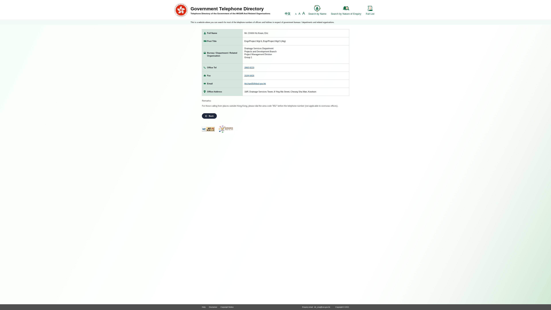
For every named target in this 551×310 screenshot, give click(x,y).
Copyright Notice (227, 307)
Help (204, 307)
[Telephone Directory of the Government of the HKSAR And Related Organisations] (181, 10)
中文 (288, 13)
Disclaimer (213, 307)
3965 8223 (249, 67)
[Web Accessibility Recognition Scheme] (226, 129)
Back (211, 116)
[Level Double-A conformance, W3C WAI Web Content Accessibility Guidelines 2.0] (208, 129)
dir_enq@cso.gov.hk (322, 307)
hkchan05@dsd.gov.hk (255, 83)
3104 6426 (249, 75)
